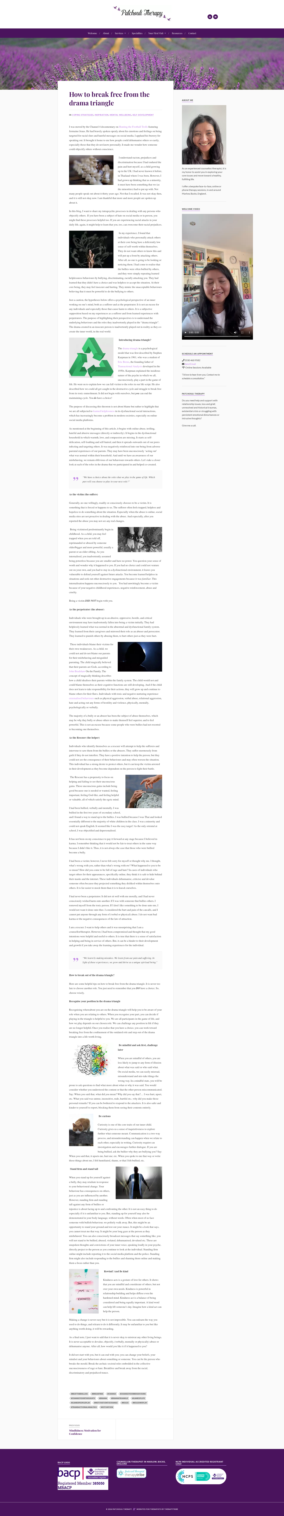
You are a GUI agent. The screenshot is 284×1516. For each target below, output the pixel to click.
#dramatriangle (119, 1398)
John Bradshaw (77, 671)
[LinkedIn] (210, 16)
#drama (103, 1398)
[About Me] (204, 134)
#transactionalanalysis (84, 1407)
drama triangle (130, 348)
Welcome (92, 33)
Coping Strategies (82, 115)
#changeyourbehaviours (133, 1394)
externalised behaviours (81, 698)
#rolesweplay (140, 1403)
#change (111, 1394)
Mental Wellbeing (120, 115)
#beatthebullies (79, 1394)
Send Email (190, 363)
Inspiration (102, 115)
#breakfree (97, 1394)
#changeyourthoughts (83, 1398)
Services (119, 33)
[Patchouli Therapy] (142, 19)
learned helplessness (104, 411)
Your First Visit (155, 33)
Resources (177, 33)
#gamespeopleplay (80, 1403)
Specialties (137, 33)
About (106, 33)
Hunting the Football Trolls (133, 126)
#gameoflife (138, 1398)
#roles (125, 1403)
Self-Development (143, 115)
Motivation (107, 1407)
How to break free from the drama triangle (109, 98)
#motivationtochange (106, 1403)
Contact (192, 33)
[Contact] (215, 16)
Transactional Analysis (130, 366)
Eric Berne (123, 362)
